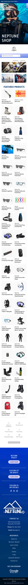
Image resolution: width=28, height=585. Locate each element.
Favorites (19, 431)
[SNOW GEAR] (7, 76)
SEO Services (21, 583)
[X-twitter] (14, 491)
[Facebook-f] (11, 491)
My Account (19, 425)
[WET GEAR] (14, 65)
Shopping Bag (8, 437)
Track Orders (9, 431)
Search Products (8, 425)
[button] (1, 49)
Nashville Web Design (12, 583)
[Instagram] (17, 491)
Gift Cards (19, 437)
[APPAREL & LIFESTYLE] (20, 76)
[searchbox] (11, 55)
